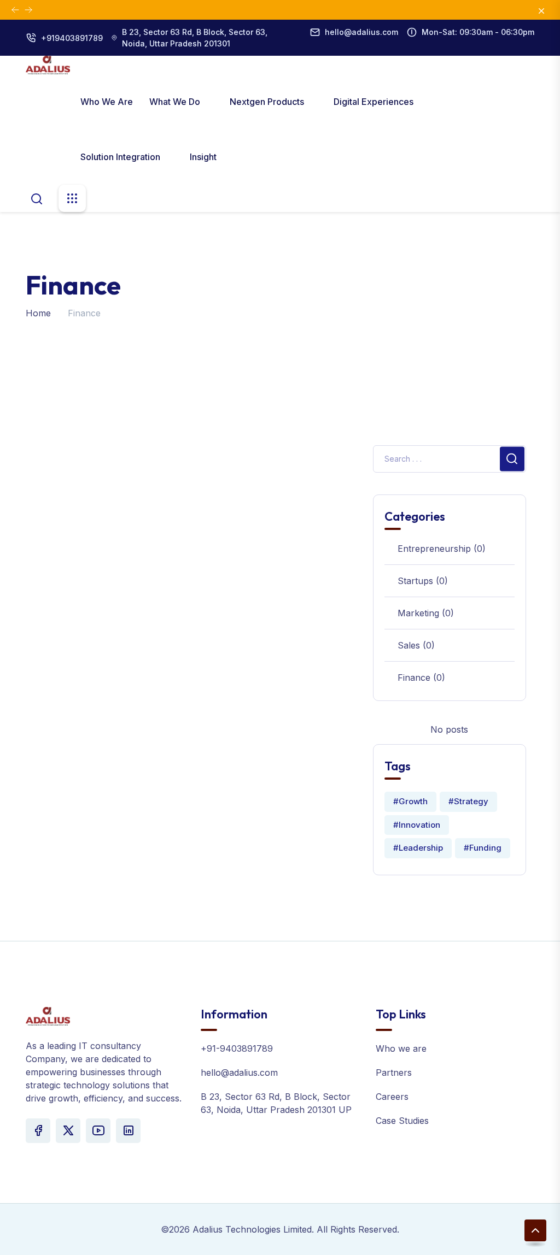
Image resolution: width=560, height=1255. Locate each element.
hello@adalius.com (361, 32)
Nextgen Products (268, 101)
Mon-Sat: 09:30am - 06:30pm (478, 32)
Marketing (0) (426, 613)
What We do (175, 101)
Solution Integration (121, 156)
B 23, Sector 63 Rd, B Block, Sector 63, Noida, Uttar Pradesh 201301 (194, 37)
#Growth (410, 801)
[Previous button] (28, 9)
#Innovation (416, 825)
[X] (68, 1130)
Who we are (106, 101)
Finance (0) (421, 677)
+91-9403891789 (237, 1048)
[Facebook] (38, 1130)
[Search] (36, 197)
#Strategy (468, 801)
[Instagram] (128, 1130)
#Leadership (418, 847)
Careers (392, 1096)
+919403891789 (72, 38)
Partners (394, 1072)
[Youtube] (98, 1130)
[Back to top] (535, 1230)
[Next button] (15, 9)
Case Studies (402, 1120)
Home (38, 313)
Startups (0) (423, 580)
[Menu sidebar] (72, 198)
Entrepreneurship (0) (442, 548)
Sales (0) (416, 645)
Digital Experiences (375, 101)
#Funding (482, 847)
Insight (203, 156)
